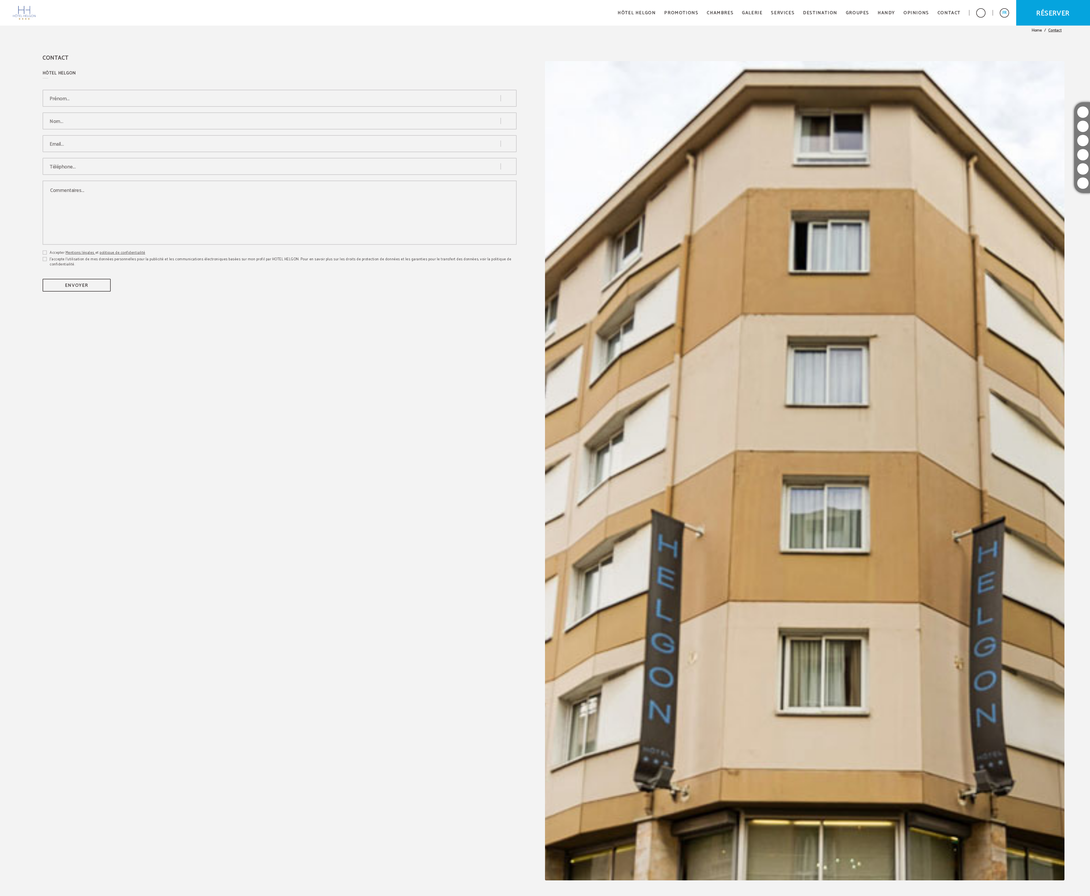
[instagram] (1083, 112)
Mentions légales (80, 253)
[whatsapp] (1083, 169)
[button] (1004, 12)
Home (1037, 31)
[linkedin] (1083, 183)
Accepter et (97, 253)
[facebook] (1083, 140)
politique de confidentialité (122, 253)
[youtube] (1083, 154)
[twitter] (1083, 126)
